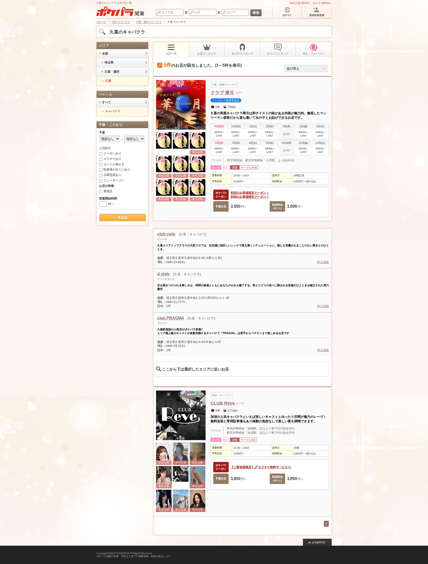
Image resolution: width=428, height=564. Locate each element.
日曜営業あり (112, 175)
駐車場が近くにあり (117, 169)
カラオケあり (112, 159)
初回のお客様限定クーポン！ (250, 193)
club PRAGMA (170, 318)
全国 (105, 53)
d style (163, 274)
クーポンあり (112, 153)
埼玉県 (109, 62)
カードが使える (114, 164)
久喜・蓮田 (112, 71)
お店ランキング (206, 53)
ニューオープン (114, 180)
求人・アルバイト (313, 53)
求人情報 (323, 262)
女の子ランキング (242, 53)
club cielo (166, 234)
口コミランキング (278, 53)
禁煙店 (108, 191)
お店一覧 (171, 53)
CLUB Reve (223, 403)
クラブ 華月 (223, 92)
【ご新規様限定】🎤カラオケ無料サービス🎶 (261, 467)
